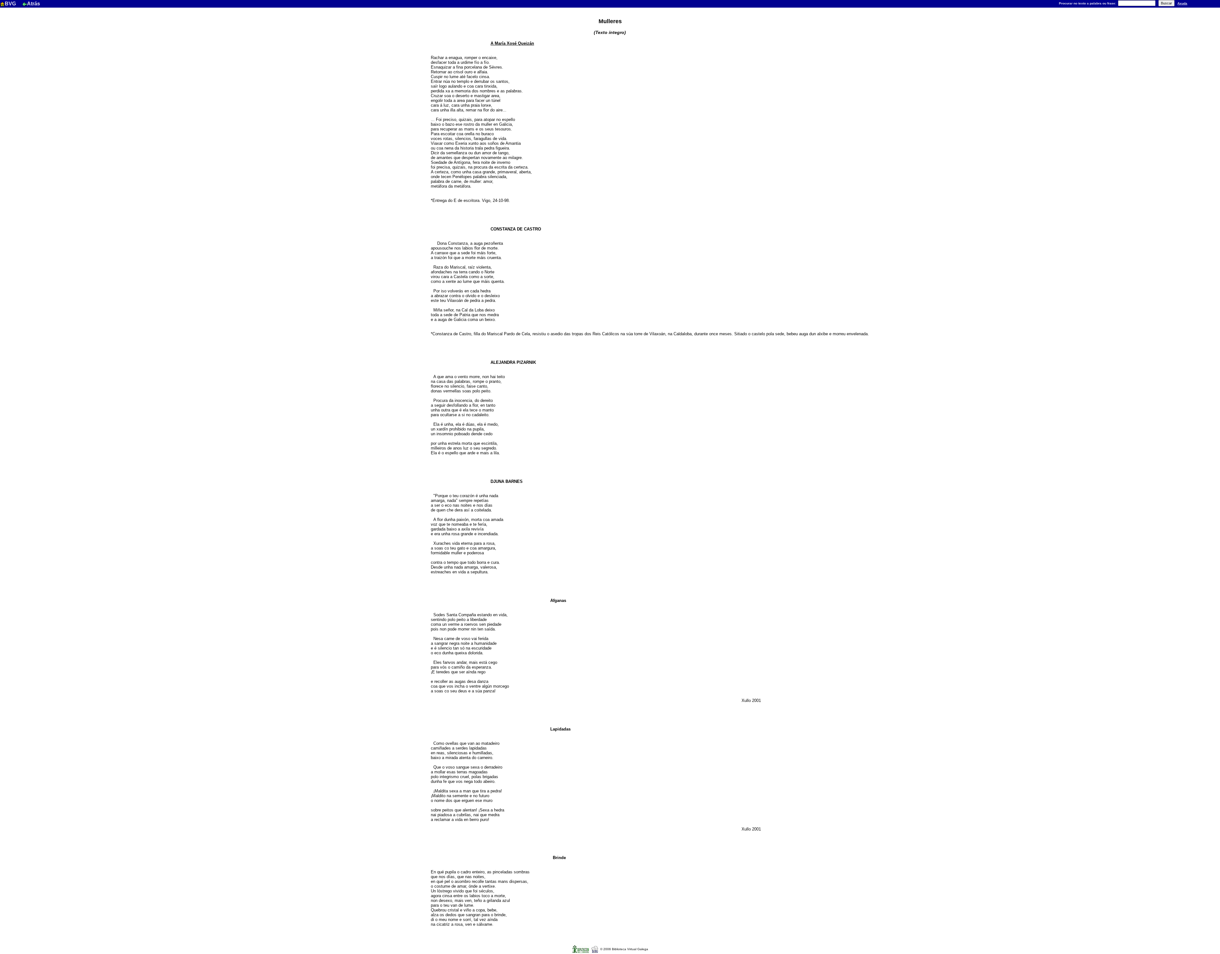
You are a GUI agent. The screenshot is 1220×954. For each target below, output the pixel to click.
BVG (11, 3)
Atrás (33, 3)
